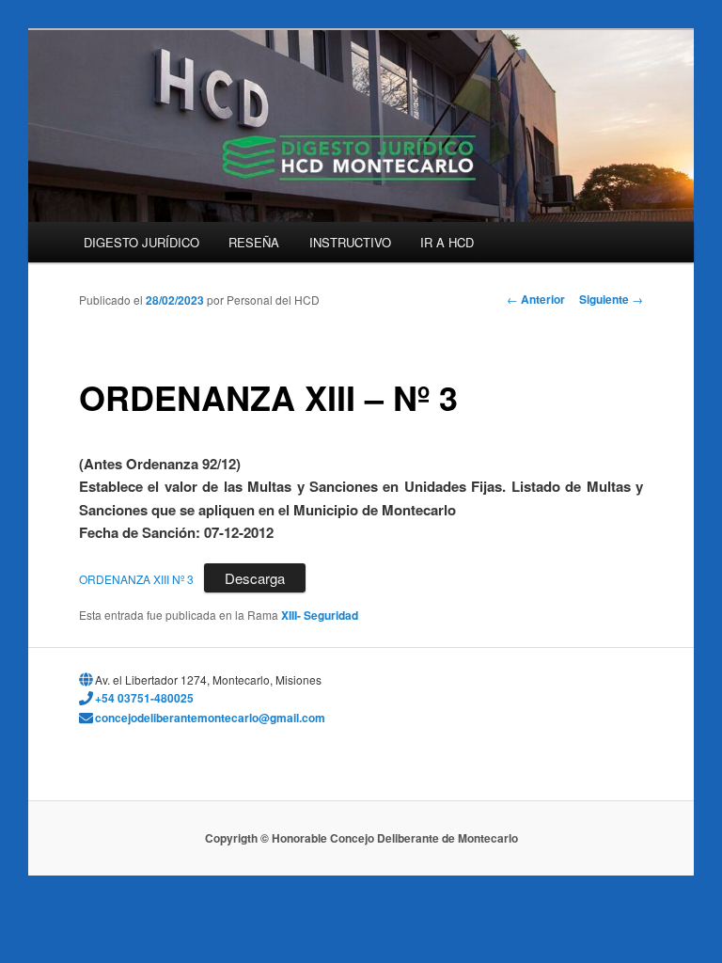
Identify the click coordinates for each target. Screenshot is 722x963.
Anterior (536, 299)
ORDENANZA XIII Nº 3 (136, 579)
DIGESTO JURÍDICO (141, 242)
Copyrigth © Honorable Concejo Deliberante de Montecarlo (361, 837)
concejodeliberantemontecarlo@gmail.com (210, 717)
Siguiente (611, 299)
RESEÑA (253, 242)
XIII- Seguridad (319, 615)
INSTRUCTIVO (350, 242)
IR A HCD (447, 242)
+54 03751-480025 (144, 697)
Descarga (255, 578)
